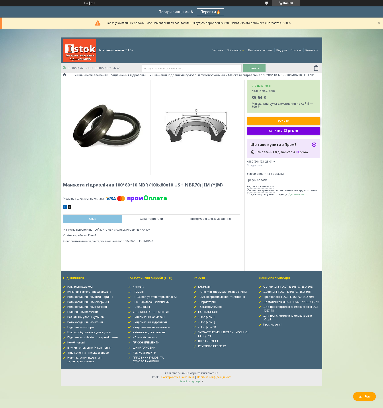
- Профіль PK (207, 327)
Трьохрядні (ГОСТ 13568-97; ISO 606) (288, 297)
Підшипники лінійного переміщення (92, 337)
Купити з (276, 131)
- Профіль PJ (206, 322)
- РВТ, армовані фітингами (151, 302)
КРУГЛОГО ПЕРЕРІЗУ (212, 346)
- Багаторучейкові (210, 307)
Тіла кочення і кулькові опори (88, 353)
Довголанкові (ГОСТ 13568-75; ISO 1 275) (291, 302)
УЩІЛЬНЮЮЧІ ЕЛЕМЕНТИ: (151, 312)
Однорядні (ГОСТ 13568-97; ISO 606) (288, 286)
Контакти (311, 50)
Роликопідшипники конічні (86, 322)
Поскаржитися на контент (177, 377)
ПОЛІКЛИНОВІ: (208, 312)
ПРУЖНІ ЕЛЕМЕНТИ (146, 342)
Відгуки (281, 50)
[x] (69, 208)
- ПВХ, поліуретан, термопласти (155, 297)
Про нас (296, 50)
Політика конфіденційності (214, 377)
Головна (217, 50)
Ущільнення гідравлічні (128, 75)
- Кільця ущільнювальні (149, 332)
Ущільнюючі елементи (91, 75)
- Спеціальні (141, 307)
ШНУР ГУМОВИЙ (144, 347)
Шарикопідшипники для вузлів (89, 332)
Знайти (255, 68)
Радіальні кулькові (80, 286)
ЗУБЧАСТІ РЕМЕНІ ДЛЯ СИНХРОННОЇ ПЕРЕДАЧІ (223, 334)
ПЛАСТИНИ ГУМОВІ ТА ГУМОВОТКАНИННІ (148, 359)
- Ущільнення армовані (149, 317)
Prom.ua (212, 373)
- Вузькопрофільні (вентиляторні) (221, 297)
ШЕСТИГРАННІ (208, 341)
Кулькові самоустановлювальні (89, 292)
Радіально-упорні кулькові (85, 317)
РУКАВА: (138, 286)
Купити (283, 121)
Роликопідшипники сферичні (88, 302)
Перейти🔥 (210, 11)
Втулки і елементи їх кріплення (89, 347)
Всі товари (234, 50)
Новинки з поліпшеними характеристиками (84, 359)
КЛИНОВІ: (204, 286)
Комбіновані (76, 342)
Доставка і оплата (260, 50)
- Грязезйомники (145, 337)
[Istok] (79, 50)
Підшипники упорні (80, 327)
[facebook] (65, 208)
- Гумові (138, 292)
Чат (368, 396)
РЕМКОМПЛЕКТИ (144, 353)
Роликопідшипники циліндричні (90, 297)
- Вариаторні (207, 302)
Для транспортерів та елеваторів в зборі (287, 317)
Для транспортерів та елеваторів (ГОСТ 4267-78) (291, 308)
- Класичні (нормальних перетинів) (222, 292)
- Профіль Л (206, 317)
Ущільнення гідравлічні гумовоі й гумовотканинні (187, 75)
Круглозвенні (272, 324)
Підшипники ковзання (82, 312)
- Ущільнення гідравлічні (150, 322)
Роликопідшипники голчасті (87, 307)
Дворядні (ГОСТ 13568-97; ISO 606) (287, 292)
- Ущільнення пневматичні (151, 327)
